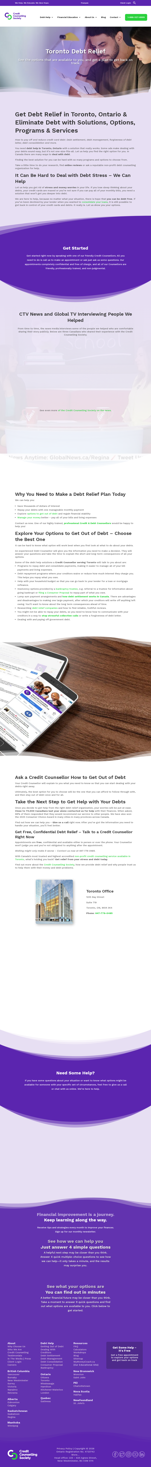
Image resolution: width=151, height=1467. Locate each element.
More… (75, 1454)
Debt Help (45, 17)
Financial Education (67, 17)
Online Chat (56, 1103)
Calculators (79, 1349)
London (45, 1392)
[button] (134, 3)
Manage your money (29, 517)
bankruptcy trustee (67, 588)
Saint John (79, 1377)
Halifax (77, 1394)
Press (28, 1358)
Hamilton (46, 1386)
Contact (114, 17)
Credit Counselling (18, 1352)
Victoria (12, 1386)
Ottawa (45, 1377)
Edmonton (13, 1402)
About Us (89, 17)
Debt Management (51, 1358)
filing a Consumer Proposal (53, 592)
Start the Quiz (75, 1274)
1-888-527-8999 (136, 17)
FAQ (75, 1346)
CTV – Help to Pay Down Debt (74, 394)
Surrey (11, 1383)
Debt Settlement (50, 1355)
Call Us (95, 1103)
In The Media (15, 1358)
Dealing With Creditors (48, 1351)
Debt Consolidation (52, 1361)
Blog (103, 17)
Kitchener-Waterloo (52, 1389)
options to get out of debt (42, 513)
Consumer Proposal (52, 1364)
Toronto (45, 1380)
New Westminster (18, 1380)
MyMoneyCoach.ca (84, 1361)
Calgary (12, 1405)
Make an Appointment (76, 277)
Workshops (79, 1352)
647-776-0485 (104, 913)
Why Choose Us (16, 1346)
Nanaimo (13, 1389)
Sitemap (78, 1358)
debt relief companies (45, 608)
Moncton (78, 1374)
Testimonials (15, 1355)
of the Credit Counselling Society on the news (84, 410)
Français (84, 3)
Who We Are (15, 1349)
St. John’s (78, 1403)
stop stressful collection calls (60, 615)
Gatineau (46, 1401)
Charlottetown (81, 1386)
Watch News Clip (28, 392)
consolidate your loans (95, 202)
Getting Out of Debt (52, 1346)
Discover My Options (75, 1319)
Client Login (125, 3)
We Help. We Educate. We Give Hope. (32, 3)
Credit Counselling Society (59, 864)
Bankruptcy (47, 1367)
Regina (11, 1417)
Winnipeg (13, 1425)
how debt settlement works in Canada (85, 596)
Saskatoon (13, 1414)
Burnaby (12, 1377)
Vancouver (13, 1374)
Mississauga (47, 1383)
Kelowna (12, 1392)
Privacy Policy (64, 1448)
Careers (12, 1364)
